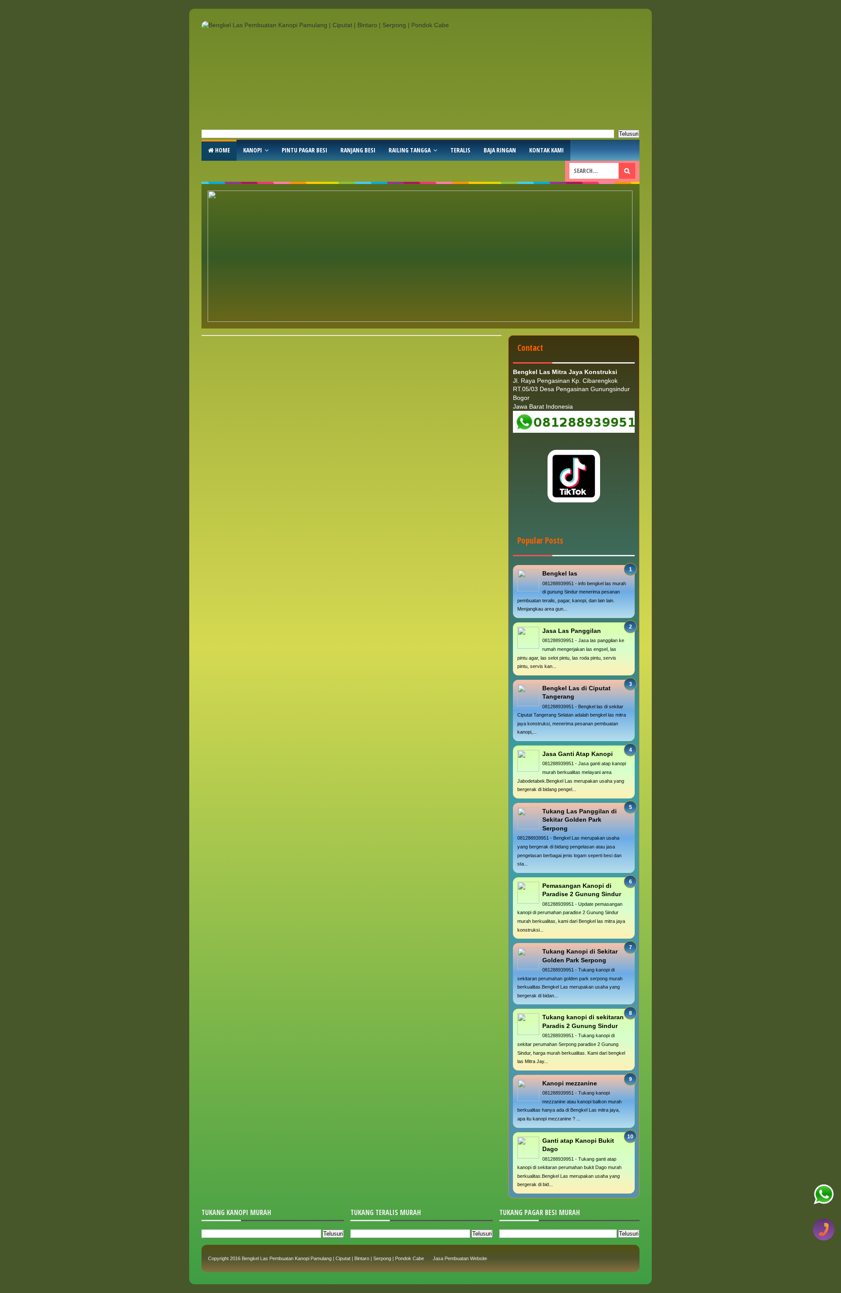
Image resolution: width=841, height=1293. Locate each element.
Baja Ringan (500, 150)
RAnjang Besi (357, 150)
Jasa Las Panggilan (571, 630)
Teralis (460, 150)
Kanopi (252, 150)
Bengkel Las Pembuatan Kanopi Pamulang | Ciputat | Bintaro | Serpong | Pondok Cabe (333, 1258)
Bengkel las (559, 573)
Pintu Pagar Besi (304, 150)
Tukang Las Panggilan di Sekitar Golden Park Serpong (579, 820)
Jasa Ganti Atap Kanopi (577, 753)
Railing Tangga (410, 150)
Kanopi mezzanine (569, 1083)
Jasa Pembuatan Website (460, 1258)
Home (222, 150)
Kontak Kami (546, 150)
